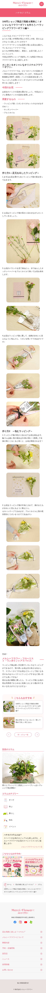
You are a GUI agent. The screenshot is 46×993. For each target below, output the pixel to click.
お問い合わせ (7, 970)
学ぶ (11, 807)
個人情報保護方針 (23, 983)
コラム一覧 (24, 735)
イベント (12, 827)
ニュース (5, 959)
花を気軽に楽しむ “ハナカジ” (13, 932)
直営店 (5, 954)
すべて (11, 800)
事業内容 (5, 943)
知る (11, 820)
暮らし (11, 813)
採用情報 (5, 964)
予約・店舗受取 (8, 948)
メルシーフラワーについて (30, 847)
